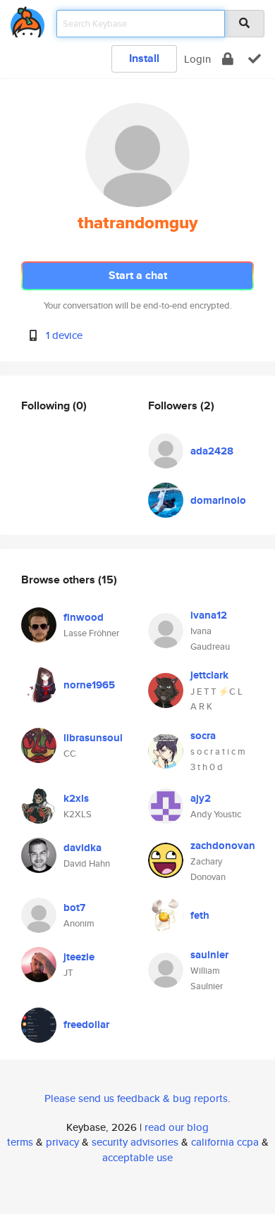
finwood (83, 617)
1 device (64, 335)
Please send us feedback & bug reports (136, 1098)
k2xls (76, 798)
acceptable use (137, 1157)
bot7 (74, 907)
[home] (27, 19)
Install (144, 58)
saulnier (209, 954)
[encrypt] (227, 59)
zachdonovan (222, 845)
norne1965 (89, 685)
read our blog (177, 1127)
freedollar (86, 1024)
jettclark (209, 675)
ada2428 (211, 451)
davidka (82, 847)
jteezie (78, 957)
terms (20, 1141)
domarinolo (218, 500)
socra (203, 735)
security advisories (135, 1141)
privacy (62, 1141)
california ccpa (225, 1141)
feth (199, 915)
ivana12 (208, 615)
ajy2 (200, 798)
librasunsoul (93, 737)
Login (197, 58)
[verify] (254, 59)
